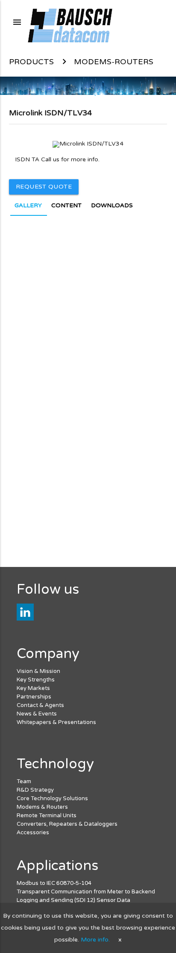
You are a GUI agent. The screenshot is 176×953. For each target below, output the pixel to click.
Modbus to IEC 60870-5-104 (54, 883)
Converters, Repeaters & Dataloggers (67, 824)
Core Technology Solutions (52, 798)
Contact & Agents (40, 705)
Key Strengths (36, 679)
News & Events (37, 713)
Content (66, 205)
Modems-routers (113, 61)
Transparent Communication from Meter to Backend (86, 891)
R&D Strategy (35, 790)
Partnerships (34, 696)
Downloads (112, 205)
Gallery (28, 205)
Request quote (44, 186)
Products (31, 61)
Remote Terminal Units (46, 815)
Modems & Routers (42, 807)
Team (24, 781)
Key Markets (33, 688)
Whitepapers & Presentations (56, 722)
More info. (95, 939)
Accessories (33, 832)
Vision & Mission (38, 671)
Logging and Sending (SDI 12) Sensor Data (73, 900)
